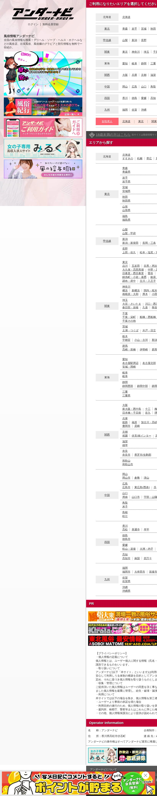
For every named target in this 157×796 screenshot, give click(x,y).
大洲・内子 (146, 548)
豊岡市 (126, 425)
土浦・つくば (130, 330)
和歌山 (126, 460)
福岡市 (126, 571)
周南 (125, 497)
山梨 (125, 40)
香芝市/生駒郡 (142, 454)
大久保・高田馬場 (133, 269)
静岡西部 (127, 385)
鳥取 (153, 86)
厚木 (145, 294)
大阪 (125, 74)
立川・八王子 (148, 280)
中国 (107, 86)
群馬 (125, 345)
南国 (137, 558)
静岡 (143, 63)
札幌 (139, 158)
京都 (143, 74)
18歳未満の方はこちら (113, 135)
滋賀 (153, 74)
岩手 (134, 28)
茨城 (125, 326)
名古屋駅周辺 (130, 363)
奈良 (125, 450)
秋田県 (126, 200)
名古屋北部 (149, 363)
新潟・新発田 (130, 242)
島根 (125, 512)
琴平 (146, 529)
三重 (153, 63)
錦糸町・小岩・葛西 (134, 277)
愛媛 (143, 98)
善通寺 (136, 529)
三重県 (126, 395)
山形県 (126, 210)
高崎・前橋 (129, 349)
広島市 (126, 487)
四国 (107, 98)
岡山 (125, 86)
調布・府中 (129, 280)
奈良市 (126, 454)
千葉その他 (129, 320)
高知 (153, 98)
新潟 (134, 40)
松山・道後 (129, 548)
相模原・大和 (130, 294)
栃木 (125, 336)
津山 (146, 477)
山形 (125, 206)
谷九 (147, 412)
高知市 (126, 558)
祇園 (125, 435)
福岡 (125, 109)
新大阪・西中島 (131, 408)
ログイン (33, 24)
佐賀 (134, 109)
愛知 (125, 63)
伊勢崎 (144, 349)
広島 (134, 86)
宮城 (143, 28)
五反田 (136, 265)
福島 (125, 216)
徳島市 (126, 539)
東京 (125, 51)
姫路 (125, 422)
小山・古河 (141, 339)
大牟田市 (139, 571)
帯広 (149, 158)
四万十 (148, 558)
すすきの (127, 158)
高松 (125, 529)
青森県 (126, 171)
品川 (125, 265)
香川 (125, 98)
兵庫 (134, 74)
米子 (125, 506)
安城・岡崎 (129, 366)
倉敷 (137, 477)
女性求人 (107, 121)
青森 (125, 28)
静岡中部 (142, 385)
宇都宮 (126, 339)
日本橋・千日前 (131, 412)
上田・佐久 (129, 252)
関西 (107, 74)
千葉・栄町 (129, 317)
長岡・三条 (149, 242)
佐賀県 (126, 581)
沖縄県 (126, 590)
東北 (107, 28)
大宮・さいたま (131, 303)
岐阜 (134, 63)
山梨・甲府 (129, 233)
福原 (134, 422)
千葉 (125, 313)
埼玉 (146, 51)
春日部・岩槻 (130, 307)
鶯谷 (150, 273)
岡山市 (126, 477)
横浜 (125, 290)
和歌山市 (127, 464)
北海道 (126, 17)
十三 (147, 408)
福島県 (126, 219)
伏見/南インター (141, 435)
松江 (125, 516)
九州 (107, 109)
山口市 (136, 497)
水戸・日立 (149, 330)
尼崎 (137, 425)
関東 (107, 51)
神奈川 (136, 51)
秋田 (153, 28)
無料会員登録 (51, 24)
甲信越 (107, 40)
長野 (143, 40)
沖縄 (143, 109)
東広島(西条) (142, 487)
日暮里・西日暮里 (133, 273)
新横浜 (136, 290)
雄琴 (125, 445)
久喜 (145, 307)
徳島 (134, 98)
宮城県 (126, 191)
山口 (143, 86)
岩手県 (126, 181)
